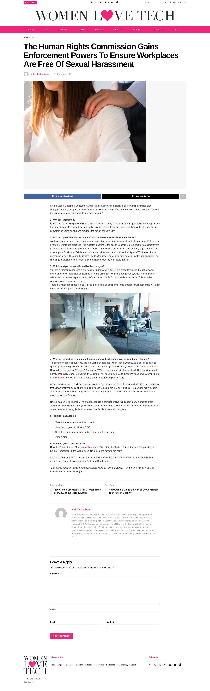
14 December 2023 (63, 74)
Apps (46, 30)
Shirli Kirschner (41, 74)
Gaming (81, 30)
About (178, 30)
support (60, 377)
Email (52, 622)
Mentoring (30, 2)
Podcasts (137, 30)
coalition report (90, 447)
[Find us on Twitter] (95, 2)
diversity (149, 256)
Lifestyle (99, 30)
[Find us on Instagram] (105, 2)
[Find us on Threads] (100, 2)
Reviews (118, 30)
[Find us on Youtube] (112, 2)
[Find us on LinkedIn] (108, 2)
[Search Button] (164, 2)
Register (182, 3)
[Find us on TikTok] (117, 2)
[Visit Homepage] (105, 16)
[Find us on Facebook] (91, 2)
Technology (159, 30)
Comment (55, 573)
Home (26, 38)
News (31, 30)
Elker (106, 227)
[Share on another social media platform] (183, 196)
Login (173, 3)
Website (111, 622)
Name (53, 609)
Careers (63, 30)
